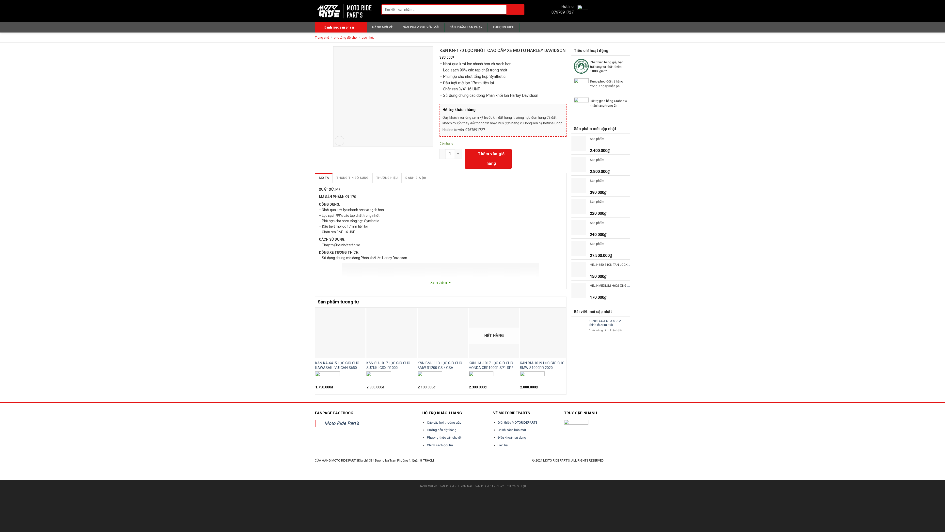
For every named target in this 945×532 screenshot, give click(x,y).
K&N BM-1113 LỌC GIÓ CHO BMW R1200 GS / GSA (440, 365)
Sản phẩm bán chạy (466, 27)
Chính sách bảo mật (512, 430)
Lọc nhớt (368, 37)
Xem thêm (438, 282)
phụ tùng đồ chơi (345, 37)
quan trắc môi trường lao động (385, 466)
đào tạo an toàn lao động (342, 466)
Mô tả (324, 178)
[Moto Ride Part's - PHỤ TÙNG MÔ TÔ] (344, 11)
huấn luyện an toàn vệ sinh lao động (363, 466)
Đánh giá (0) (415, 178)
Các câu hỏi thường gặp (444, 422)
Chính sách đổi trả (440, 445)
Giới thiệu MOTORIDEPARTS (517, 422)
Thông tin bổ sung (352, 178)
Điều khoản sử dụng (512, 437)
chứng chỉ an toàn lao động (443, 466)
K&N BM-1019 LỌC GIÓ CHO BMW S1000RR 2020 (542, 365)
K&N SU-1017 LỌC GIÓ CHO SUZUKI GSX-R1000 (388, 365)
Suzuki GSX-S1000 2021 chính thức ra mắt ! (606, 323)
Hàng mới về (382, 27)
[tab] (324, 178)
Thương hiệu (503, 27)
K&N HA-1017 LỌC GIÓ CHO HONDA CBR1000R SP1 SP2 (491, 365)
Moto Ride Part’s (341, 423)
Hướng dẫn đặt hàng (442, 430)
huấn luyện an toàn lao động (324, 466)
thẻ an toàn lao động (426, 466)
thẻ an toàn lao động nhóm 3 (462, 466)
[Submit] (515, 9)
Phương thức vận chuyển (444, 437)
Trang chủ (322, 37)
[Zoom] (339, 141)
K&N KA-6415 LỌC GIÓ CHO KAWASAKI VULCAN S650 (337, 365)
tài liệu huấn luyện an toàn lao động (407, 466)
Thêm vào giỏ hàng (491, 158)
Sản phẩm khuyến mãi (421, 27)
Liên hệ (503, 445)
